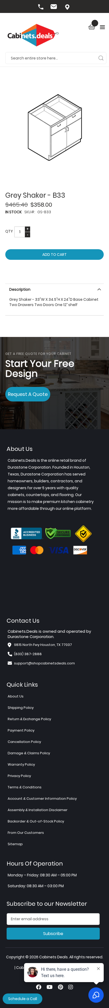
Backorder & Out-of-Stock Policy (36, 821)
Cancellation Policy (24, 741)
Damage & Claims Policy (29, 753)
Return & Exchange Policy (29, 719)
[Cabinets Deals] (33, 36)
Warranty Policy (21, 764)
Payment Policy (21, 730)
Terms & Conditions (25, 787)
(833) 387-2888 (41, 7)
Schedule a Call (22, 998)
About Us (16, 696)
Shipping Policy (21, 707)
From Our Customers (26, 832)
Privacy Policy (19, 775)
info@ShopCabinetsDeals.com (54, 7)
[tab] (54, 289)
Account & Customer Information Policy (42, 798)
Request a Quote (28, 394)
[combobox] (56, 57)
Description (19, 289)
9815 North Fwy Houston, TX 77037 (68, 7)
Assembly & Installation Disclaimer (37, 809)
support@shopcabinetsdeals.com (44, 663)
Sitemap (15, 844)
